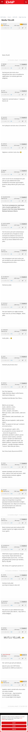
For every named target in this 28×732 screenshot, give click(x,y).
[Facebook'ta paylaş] (25, 28)
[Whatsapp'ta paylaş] (19, 28)
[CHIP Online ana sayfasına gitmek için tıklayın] (10, 3)
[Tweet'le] (22, 28)
